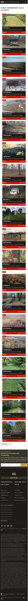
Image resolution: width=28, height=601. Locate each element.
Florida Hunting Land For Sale (6, 516)
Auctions (17, 490)
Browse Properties (6, 482)
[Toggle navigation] (25, 2)
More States (4, 522)
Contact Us (18, 495)
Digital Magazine (20, 497)
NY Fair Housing (4, 599)
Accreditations (5, 492)
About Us (3, 490)
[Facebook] (2, 528)
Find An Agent (5, 484)
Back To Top (14, 477)
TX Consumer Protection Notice (9, 597)
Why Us (17, 484)
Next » (9, 444)
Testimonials (4, 495)
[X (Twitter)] (5, 528)
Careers (3, 497)
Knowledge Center (20, 482)
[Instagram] (11, 528)
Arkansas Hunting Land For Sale (6, 512)
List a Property (19, 492)
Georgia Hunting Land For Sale (6, 518)
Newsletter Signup (20, 500)
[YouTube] (8, 528)
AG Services (4, 500)
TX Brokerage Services (20, 597)
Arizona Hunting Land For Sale (6, 510)
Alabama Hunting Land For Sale (6, 507)
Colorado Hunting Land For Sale (6, 514)
